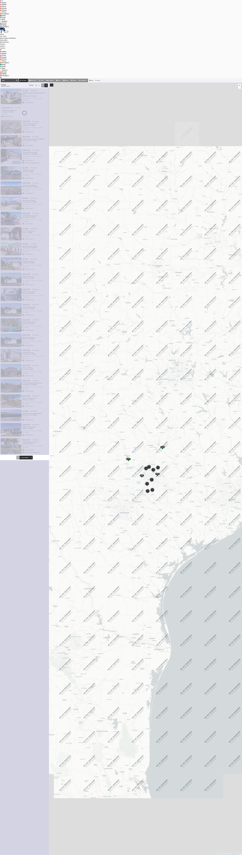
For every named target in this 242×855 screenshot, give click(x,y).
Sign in (7, 26)
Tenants (2, 44)
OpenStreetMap (226, 854)
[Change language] (1, 1)
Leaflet (218, 854)
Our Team (3, 36)
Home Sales (3, 40)
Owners (2, 46)
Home (2, 34)
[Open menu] (0, 77)
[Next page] (46, 85)
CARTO (240, 854)
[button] (239, 85)
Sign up (2, 26)
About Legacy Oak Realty (8, 38)
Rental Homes (4, 42)
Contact (2, 48)
